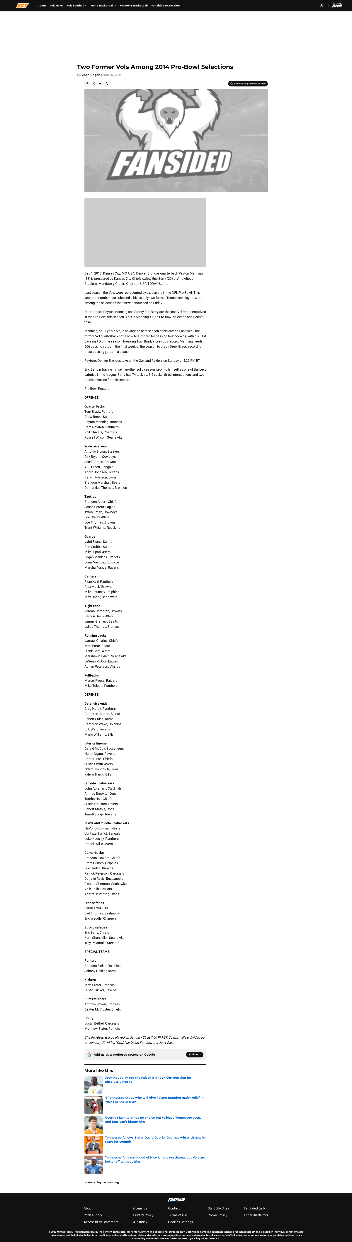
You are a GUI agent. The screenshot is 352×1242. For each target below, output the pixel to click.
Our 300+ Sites (218, 1208)
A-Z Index (140, 1222)
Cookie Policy (217, 1215)
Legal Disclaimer (256, 1215)
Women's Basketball (134, 5)
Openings (140, 1208)
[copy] (107, 83)
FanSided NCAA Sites (165, 5)
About (42, 5)
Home (88, 1182)
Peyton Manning (107, 1182)
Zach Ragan (91, 75)
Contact (174, 1208)
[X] (321, 5)
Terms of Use (178, 1215)
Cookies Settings (180, 1222)
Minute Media (65, 1231)
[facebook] (329, 5)
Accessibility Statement (101, 1222)
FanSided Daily (255, 1208)
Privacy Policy (143, 1215)
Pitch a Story (93, 1215)
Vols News (56, 5)
